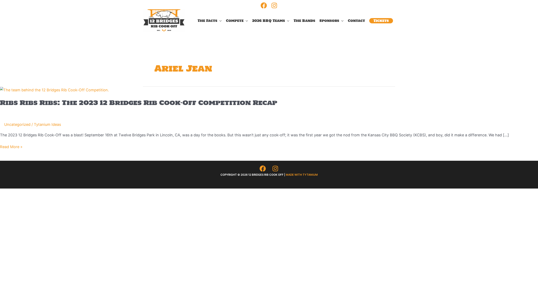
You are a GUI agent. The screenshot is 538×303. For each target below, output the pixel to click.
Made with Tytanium (302, 174)
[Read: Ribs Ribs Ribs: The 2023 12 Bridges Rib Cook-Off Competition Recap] (54, 90)
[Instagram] (274, 5)
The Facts (207, 20)
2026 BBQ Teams (268, 20)
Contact (356, 20)
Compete (235, 20)
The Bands (304, 20)
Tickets (381, 20)
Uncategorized (17, 124)
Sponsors (329, 20)
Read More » (11, 147)
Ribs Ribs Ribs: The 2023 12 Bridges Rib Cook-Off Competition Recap (138, 102)
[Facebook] (264, 5)
